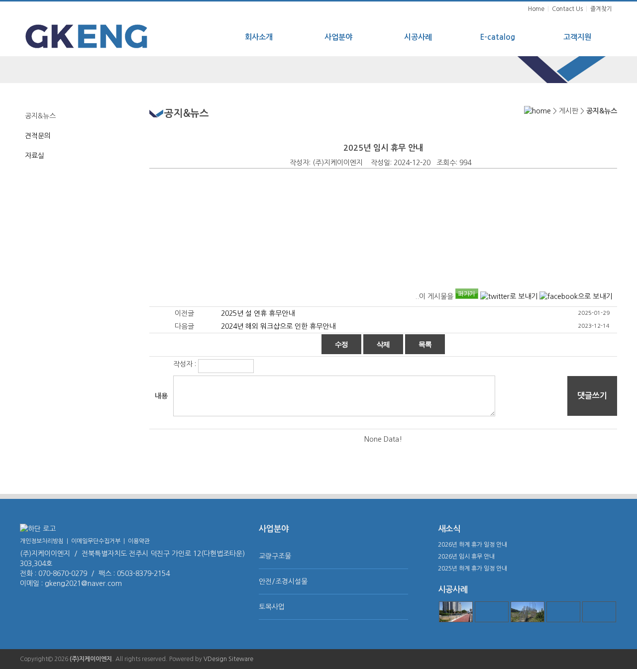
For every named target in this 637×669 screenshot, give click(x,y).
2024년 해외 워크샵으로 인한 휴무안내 (278, 326)
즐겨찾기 (601, 9)
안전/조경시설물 (283, 581)
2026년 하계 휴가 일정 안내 (472, 545)
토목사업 (272, 606)
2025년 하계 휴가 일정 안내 (472, 569)
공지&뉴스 (40, 115)
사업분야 (338, 37)
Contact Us (567, 9)
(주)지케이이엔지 (91, 659)
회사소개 (259, 37)
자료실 (34, 155)
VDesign (215, 659)
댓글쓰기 (592, 395)
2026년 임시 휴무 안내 (466, 557)
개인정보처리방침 (42, 541)
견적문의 (38, 135)
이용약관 (139, 541)
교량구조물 (275, 556)
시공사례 (418, 37)
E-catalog (497, 37)
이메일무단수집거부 (95, 541)
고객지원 (577, 37)
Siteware (240, 659)
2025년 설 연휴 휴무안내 (258, 313)
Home (536, 9)
